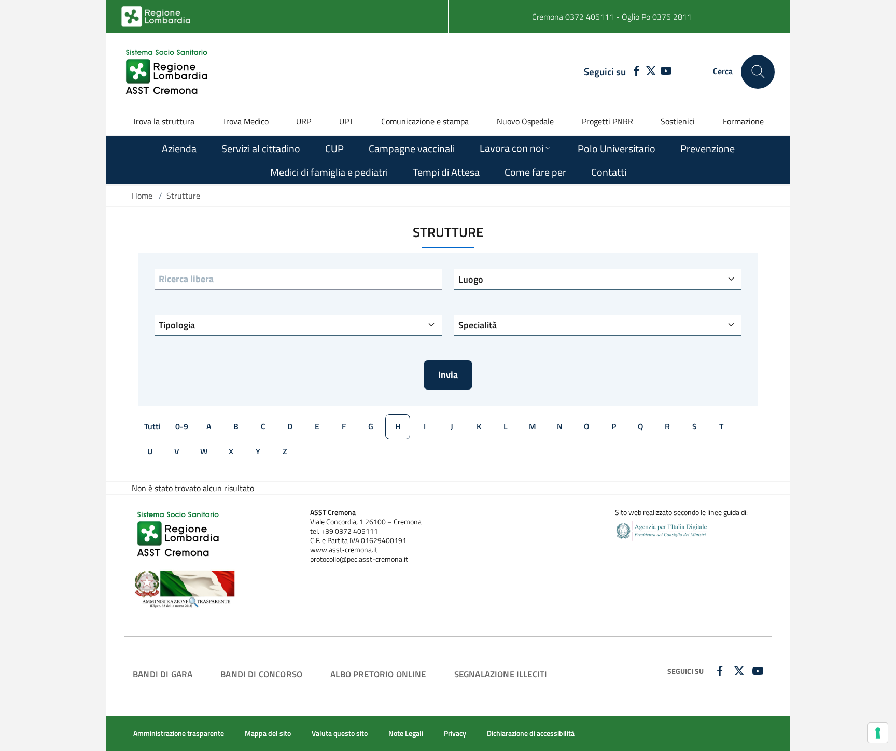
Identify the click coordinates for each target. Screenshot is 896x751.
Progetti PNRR (607, 121)
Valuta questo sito (340, 733)
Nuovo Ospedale (525, 121)
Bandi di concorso (261, 674)
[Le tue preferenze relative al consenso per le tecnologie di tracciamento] (878, 733)
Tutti (152, 426)
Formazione (743, 121)
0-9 (181, 426)
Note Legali (405, 733)
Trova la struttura (163, 121)
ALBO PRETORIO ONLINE (378, 674)
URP (303, 121)
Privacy (455, 733)
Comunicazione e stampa (425, 121)
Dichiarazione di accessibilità (531, 733)
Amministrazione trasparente (178, 733)
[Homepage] (168, 72)
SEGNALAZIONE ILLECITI (501, 674)
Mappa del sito (268, 733)
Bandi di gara (162, 674)
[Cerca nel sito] (758, 72)
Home (142, 195)
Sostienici (678, 121)
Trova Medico (245, 121)
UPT (346, 121)
